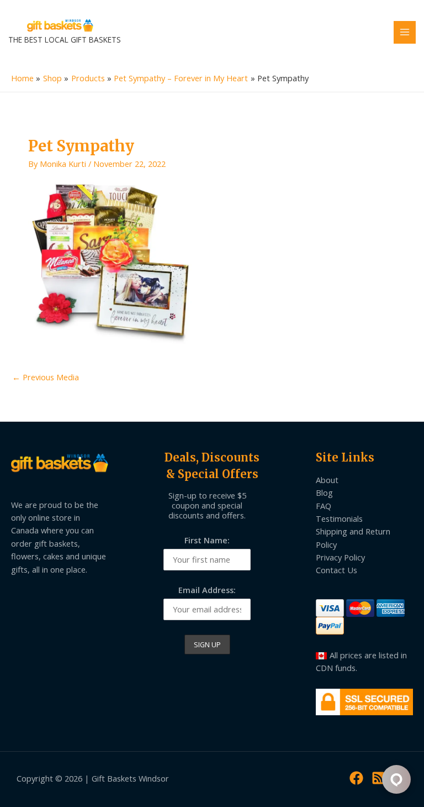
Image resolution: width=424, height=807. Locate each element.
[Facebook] (356, 778)
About (327, 479)
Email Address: (207, 589)
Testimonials (339, 518)
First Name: (207, 540)
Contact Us (336, 569)
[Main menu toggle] (405, 32)
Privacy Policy (340, 557)
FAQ (323, 505)
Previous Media (45, 376)
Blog (324, 492)
